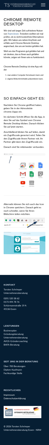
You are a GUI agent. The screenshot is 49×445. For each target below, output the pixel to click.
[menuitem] (41, 5)
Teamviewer (13, 34)
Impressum (9, 395)
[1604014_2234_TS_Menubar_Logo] (20, 5)
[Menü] (41, 5)
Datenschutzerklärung (15, 398)
